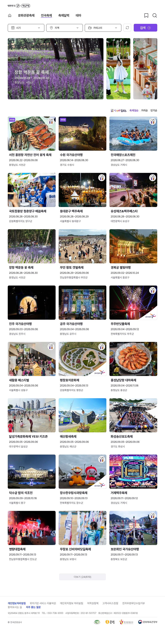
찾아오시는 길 (15, 607)
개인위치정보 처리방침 (71, 603)
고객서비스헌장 (110, 603)
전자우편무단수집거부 (133, 603)
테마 (78, 15)
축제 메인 (10, 15)
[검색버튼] (154, 15)
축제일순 (134, 110)
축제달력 (63, 15)
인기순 (153, 110)
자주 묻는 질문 (33, 607)
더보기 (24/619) (82, 576)
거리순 (144, 110)
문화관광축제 (26, 15)
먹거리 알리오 (119, 110)
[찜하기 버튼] (146, 15)
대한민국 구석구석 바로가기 (19, 6)
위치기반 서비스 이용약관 (43, 603)
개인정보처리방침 (17, 603)
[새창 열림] (97, 623)
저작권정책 (92, 603)
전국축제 (46, 15)
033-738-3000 (55, 613)
